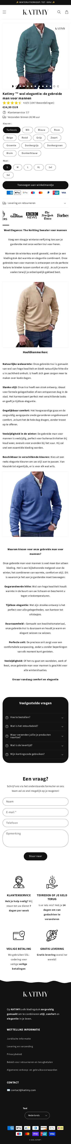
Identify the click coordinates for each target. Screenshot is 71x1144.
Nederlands (33, 1115)
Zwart (54, 137)
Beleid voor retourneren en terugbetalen (30, 1062)
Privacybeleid (14, 1054)
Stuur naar (35, 856)
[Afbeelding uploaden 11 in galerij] (50, 86)
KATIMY (37, 1140)
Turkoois (12, 130)
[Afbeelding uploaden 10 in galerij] (47, 86)
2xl (50, 167)
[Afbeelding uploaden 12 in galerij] (54, 86)
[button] (4, 12)
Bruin (10, 153)
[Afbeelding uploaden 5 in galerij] (28, 86)
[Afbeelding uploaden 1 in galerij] (12, 86)
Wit (27, 130)
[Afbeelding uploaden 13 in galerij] (58, 86)
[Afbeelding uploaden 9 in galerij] (43, 86)
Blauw (41, 130)
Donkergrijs (32, 145)
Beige (10, 137)
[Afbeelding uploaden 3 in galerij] (20, 86)
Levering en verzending (20, 1046)
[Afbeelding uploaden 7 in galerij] (35, 86)
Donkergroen (55, 145)
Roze (57, 130)
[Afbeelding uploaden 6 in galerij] (31, 86)
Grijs (39, 137)
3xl (8, 175)
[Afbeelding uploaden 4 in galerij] (24, 86)
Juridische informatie (19, 1039)
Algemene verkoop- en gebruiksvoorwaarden (32, 1070)
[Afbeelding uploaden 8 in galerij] (39, 86)
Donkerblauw (30, 153)
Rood (25, 137)
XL (38, 167)
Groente (11, 145)
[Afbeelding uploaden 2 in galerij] (16, 86)
